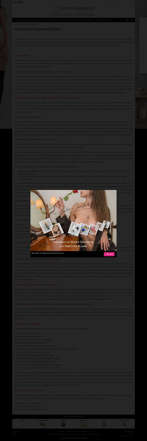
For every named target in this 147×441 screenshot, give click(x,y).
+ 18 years (109, 254)
